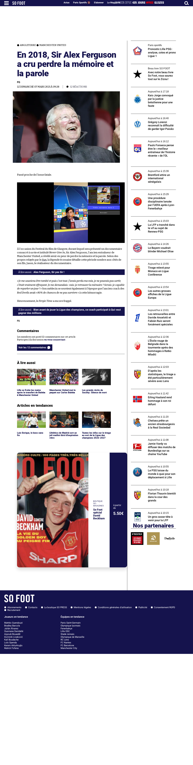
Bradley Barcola (12, 625)
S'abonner (99, 2)
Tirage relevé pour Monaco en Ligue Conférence (150, 262)
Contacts (32, 607)
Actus (67, 2)
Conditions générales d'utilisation (115, 607)
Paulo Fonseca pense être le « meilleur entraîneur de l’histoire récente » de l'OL (152, 139)
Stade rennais (67, 634)
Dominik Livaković (13, 637)
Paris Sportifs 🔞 (81, 2)
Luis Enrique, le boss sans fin (30, 414)
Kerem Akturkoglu (13, 645)
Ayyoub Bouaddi (12, 634)
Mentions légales (82, 607)
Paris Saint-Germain (71, 622)
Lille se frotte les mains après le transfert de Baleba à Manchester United (31, 373)
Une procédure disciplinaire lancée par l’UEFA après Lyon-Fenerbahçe (151, 192)
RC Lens (65, 639)
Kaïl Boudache (11, 639)
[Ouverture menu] (6, 3)
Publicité (142, 607)
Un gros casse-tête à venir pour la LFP (151, 510)
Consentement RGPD (164, 607)
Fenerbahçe (66, 628)
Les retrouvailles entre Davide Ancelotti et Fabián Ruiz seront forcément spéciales (153, 308)
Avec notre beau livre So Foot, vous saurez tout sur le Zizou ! (153, 66)
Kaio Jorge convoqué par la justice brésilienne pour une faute (149, 89)
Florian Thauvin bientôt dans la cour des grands (152, 488)
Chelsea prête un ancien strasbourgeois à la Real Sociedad (152, 415)
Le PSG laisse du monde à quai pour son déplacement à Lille (151, 464)
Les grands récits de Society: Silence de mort (95, 371)
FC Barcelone (67, 645)
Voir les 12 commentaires (32, 347)
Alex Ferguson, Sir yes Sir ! (48, 272)
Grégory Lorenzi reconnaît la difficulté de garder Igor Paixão (153, 116)
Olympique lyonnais (70, 625)
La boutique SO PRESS (55, 607)
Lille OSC (65, 631)
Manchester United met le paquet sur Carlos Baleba (63, 371)
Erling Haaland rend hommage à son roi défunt (152, 391)
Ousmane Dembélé (13, 631)
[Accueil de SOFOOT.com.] (36, 3)
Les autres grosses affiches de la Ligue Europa (150, 285)
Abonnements (14, 607)
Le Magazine (113, 2)
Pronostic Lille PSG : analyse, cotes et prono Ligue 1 (150, 43)
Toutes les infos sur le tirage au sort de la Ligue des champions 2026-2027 (96, 416)
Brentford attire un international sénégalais (148, 169)
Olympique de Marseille (72, 637)
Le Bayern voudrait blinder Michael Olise (152, 241)
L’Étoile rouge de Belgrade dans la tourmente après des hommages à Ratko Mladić (152, 336)
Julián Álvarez (11, 628)
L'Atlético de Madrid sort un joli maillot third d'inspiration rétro (62, 416)
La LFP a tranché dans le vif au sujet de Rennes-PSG (151, 219)
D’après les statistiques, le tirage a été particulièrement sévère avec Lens (150, 365)
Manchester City (69, 648)
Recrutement (13, 610)
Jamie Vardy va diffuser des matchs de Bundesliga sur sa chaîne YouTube (151, 438)
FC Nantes (66, 642)
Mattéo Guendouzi (13, 622)
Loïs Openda (10, 642)
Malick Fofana (11, 648)
